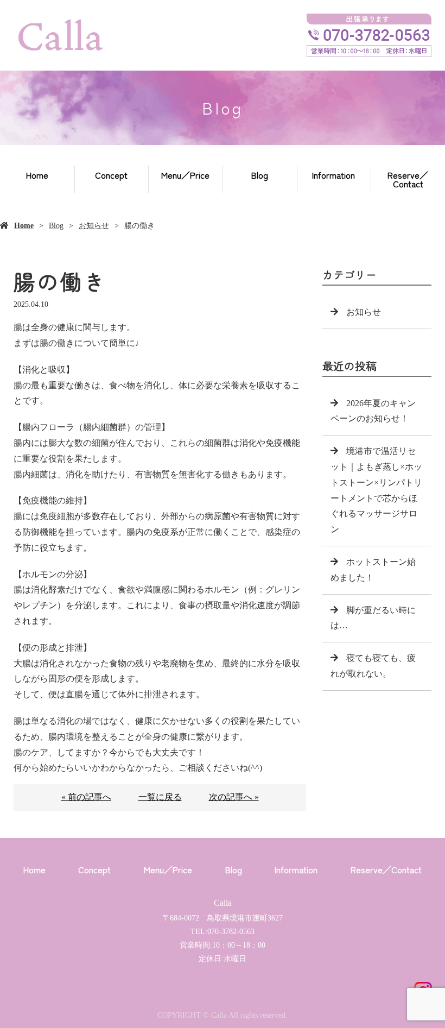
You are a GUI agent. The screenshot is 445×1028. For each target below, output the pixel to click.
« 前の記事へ (86, 797)
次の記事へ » (234, 797)
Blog (259, 174)
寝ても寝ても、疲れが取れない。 (373, 665)
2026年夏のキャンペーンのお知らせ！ (373, 411)
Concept (111, 174)
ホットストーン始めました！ (373, 569)
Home (37, 174)
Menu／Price (185, 174)
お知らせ (94, 226)
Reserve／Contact (407, 179)
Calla (223, 902)
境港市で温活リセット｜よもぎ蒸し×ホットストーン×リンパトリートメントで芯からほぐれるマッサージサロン (376, 490)
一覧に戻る (160, 797)
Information (333, 174)
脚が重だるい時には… (373, 618)
